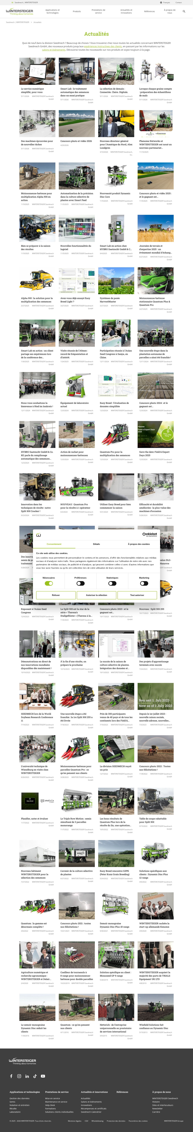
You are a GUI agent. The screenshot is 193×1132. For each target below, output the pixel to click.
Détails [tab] (96, 544)
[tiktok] (35, 1076)
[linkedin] (27, 1076)
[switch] (81, 583)
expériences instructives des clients (103, 46)
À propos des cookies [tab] (139, 544)
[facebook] (11, 1076)
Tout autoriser (137, 595)
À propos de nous (169, 11)
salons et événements (53, 49)
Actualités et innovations (126, 11)
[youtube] (43, 1076)
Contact (179, 2)
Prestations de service (98, 11)
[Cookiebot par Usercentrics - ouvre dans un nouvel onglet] (144, 535)
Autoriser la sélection (96, 595)
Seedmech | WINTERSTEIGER (26, 2)
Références (149, 11)
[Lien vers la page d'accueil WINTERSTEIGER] (19, 11)
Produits (77, 11)
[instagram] (19, 1076)
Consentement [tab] (54, 544)
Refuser (56, 595)
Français (166, 2)
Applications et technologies (52, 11)
